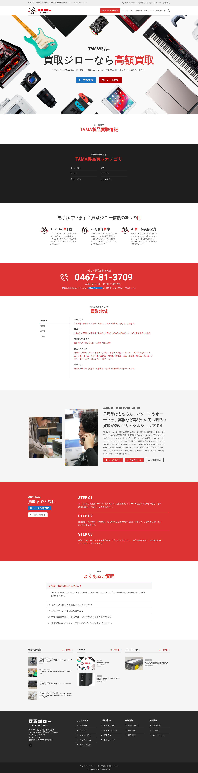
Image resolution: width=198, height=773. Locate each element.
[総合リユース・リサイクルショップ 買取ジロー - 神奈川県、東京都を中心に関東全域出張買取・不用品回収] (39, 10)
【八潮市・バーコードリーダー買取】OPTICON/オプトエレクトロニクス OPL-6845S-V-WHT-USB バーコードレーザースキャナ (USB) (55, 695)
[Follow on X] (30, 745)
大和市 (131, 369)
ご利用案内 (138, 10)
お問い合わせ (161, 10)
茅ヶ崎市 (77, 323)
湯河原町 (139, 333)
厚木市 (84, 369)
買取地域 (141, 3)
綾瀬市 (91, 369)
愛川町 (77, 369)
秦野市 (122, 323)
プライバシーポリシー (88, 766)
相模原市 (116, 369)
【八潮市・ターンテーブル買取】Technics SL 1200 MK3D (55, 684)
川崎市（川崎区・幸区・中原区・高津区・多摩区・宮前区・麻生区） (103, 353)
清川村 (108, 369)
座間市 (124, 369)
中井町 (100, 333)
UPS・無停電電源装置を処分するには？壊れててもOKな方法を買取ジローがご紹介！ (157, 662)
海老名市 (99, 369)
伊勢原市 (130, 323)
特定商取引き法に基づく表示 (108, 766)
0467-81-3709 (104, 277)
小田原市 (85, 333)
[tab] (55, 320)
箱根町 (147, 333)
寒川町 (115, 323)
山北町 (131, 333)
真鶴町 (115, 333)
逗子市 (84, 343)
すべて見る (66, 650)
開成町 (93, 333)
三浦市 (98, 343)
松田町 (108, 333)
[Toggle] (48, 585)
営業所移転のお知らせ (103, 662)
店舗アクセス (149, 10)
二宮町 (108, 323)
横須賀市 (107, 343)
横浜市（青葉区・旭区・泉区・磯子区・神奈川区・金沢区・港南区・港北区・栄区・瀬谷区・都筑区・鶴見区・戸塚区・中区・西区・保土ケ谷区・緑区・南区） (113, 356)
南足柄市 (123, 333)
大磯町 (100, 323)
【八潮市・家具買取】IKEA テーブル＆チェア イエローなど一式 (55, 672)
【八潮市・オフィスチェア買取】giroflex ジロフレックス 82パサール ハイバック (55, 660)
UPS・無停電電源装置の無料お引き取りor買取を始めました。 (108, 678)
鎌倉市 (77, 343)
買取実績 (166, 3)
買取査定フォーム (95, 288)
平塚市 (93, 323)
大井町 (77, 333)
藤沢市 (86, 323)
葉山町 (91, 343)
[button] (169, 10)
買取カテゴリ (154, 3)
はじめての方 (127, 10)
